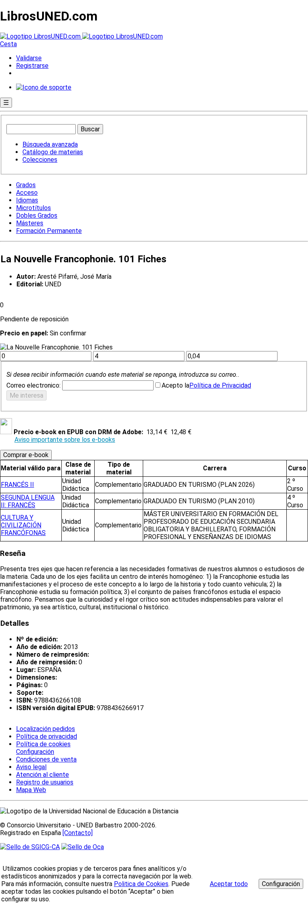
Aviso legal (31, 767)
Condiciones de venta (46, 759)
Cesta (8, 44)
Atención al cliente (42, 774)
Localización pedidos (45, 729)
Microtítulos (33, 208)
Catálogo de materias (52, 152)
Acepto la (175, 385)
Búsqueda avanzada (50, 144)
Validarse (29, 58)
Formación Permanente (49, 231)
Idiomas (27, 200)
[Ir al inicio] (81, 36)
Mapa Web (31, 790)
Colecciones (39, 159)
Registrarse (32, 65)
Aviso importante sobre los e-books (64, 439)
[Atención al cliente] (43, 87)
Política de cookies (43, 744)
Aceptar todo (229, 884)
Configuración (34, 752)
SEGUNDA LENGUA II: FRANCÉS (28, 501)
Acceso (27, 192)
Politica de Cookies (141, 884)
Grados (26, 185)
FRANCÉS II (17, 484)
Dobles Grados (36, 215)
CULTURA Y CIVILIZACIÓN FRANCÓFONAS (23, 525)
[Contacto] (78, 833)
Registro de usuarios (44, 782)
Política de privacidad (46, 736)
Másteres (29, 223)
